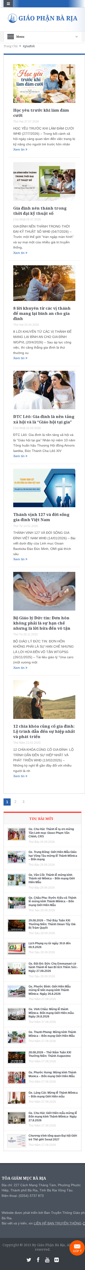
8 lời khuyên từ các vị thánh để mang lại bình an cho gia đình (42, 313)
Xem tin (19, 149)
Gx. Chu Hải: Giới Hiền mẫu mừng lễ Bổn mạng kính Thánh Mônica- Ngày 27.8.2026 (53, 1116)
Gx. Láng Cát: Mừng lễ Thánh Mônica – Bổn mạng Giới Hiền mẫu (53, 1094)
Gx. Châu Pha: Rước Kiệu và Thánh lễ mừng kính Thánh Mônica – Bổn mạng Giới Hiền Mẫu (52, 901)
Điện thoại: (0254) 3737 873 (23, 1196)
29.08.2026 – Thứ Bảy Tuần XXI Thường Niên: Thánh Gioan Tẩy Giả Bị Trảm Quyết (52, 924)
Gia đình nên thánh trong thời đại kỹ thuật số (40, 210)
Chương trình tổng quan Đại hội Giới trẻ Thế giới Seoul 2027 (53, 1137)
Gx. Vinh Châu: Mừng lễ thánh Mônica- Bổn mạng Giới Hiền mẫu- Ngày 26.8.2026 (51, 1013)
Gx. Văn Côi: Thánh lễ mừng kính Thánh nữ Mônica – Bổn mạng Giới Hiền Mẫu (52, 878)
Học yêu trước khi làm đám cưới (41, 112)
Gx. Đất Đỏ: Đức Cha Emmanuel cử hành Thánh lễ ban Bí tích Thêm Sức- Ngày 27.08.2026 (53, 967)
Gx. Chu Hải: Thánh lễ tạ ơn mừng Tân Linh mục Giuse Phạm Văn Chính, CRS (51, 832)
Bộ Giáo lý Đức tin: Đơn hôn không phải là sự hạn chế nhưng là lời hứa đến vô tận (41, 623)
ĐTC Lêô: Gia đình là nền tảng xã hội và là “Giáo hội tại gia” (43, 419)
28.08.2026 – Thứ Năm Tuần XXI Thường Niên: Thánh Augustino (50, 1054)
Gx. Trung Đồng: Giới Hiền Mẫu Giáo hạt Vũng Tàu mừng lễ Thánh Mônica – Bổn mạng (53, 855)
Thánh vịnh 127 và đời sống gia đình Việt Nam (41, 517)
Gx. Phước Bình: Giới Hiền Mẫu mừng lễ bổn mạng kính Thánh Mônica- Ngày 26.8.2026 (50, 990)
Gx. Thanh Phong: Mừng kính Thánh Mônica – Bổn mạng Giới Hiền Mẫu (52, 1034)
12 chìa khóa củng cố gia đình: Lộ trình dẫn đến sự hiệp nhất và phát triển (44, 731)
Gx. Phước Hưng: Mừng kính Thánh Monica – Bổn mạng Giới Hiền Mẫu (52, 1074)
